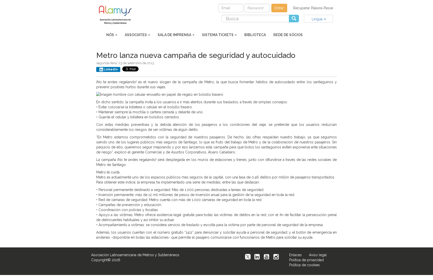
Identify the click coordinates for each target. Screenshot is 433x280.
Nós (110, 35)
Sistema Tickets (218, 35)
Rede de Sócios (288, 35)
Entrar (279, 8)
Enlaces (295, 255)
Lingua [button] (317, 19)
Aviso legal (318, 255)
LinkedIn (111, 69)
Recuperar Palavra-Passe (313, 8)
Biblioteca (255, 35)
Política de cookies (304, 265)
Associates (136, 35)
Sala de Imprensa (175, 35)
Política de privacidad (306, 260)
